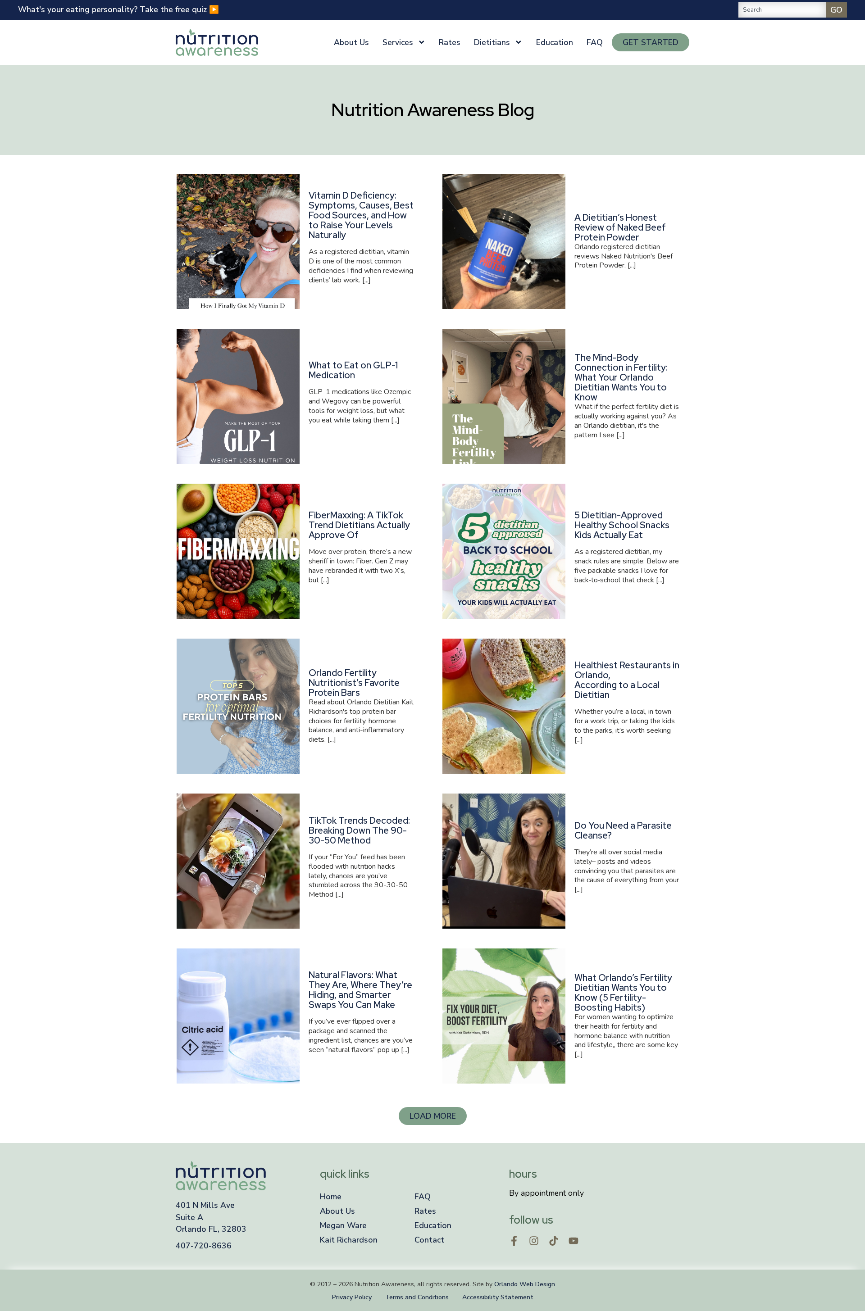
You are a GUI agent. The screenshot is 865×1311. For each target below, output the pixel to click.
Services (397, 42)
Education (554, 42)
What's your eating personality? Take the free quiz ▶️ (118, 9)
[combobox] (782, 10)
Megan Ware (343, 1225)
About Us (351, 42)
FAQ (595, 42)
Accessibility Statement (497, 1297)
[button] (433, 1116)
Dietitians (492, 42)
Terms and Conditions (417, 1297)
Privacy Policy (352, 1297)
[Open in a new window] (514, 1241)
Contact (429, 1239)
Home (330, 1196)
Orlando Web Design (524, 1284)
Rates (449, 42)
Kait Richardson (349, 1239)
